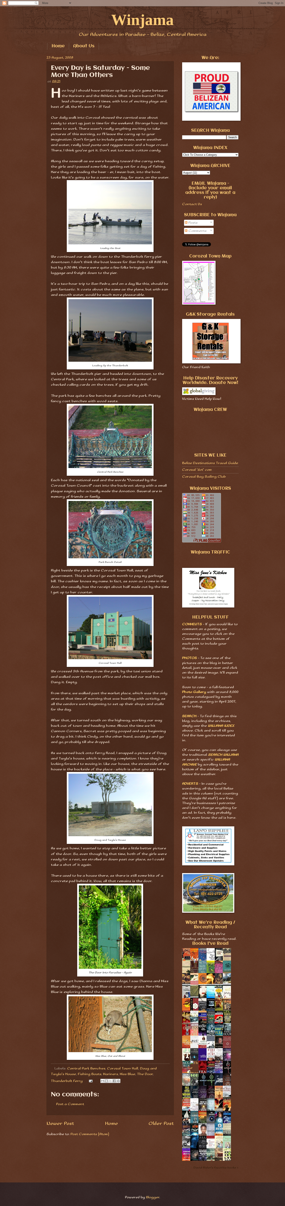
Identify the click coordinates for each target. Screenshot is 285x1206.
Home (58, 46)
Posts (192, 223)
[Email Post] (90, 1081)
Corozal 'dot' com (197, 470)
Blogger (152, 1197)
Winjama (142, 19)
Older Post (161, 1123)
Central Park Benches (86, 1068)
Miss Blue (127, 1074)
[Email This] (102, 1081)
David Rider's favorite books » (215, 1168)
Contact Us (192, 204)
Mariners (110, 1074)
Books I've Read (210, 943)
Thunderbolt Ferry (67, 1081)
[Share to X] (110, 1081)
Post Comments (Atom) (90, 1134)
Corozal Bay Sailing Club (204, 477)
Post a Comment (70, 1104)
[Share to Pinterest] (118, 1081)
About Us (84, 46)
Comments (197, 231)
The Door (145, 1074)
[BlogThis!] (106, 1081)
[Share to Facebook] (114, 1081)
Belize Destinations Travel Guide (210, 463)
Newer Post (60, 1123)
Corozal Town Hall (122, 1068)
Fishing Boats (89, 1074)
